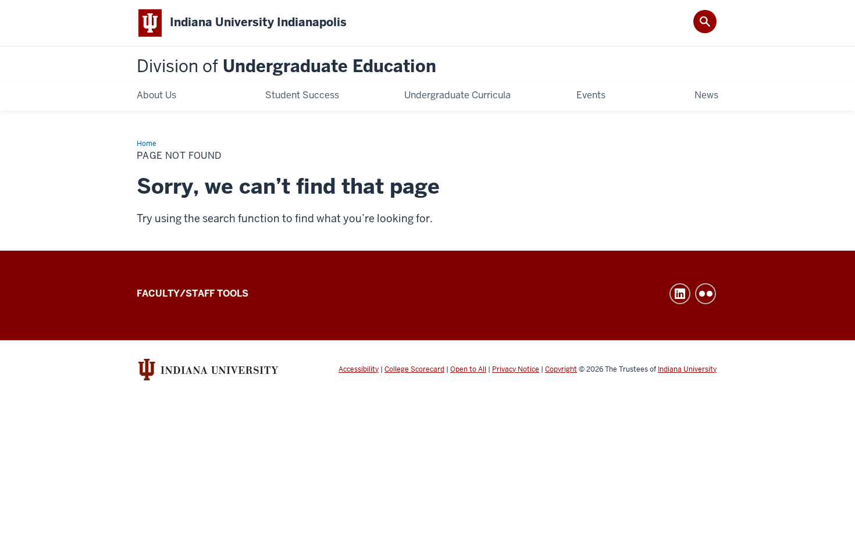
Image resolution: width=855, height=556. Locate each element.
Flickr (705, 293)
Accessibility (359, 369)
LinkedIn (679, 293)
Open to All (468, 369)
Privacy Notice (515, 369)
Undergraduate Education (286, 66)
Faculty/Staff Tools (192, 293)
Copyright (561, 369)
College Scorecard (414, 369)
